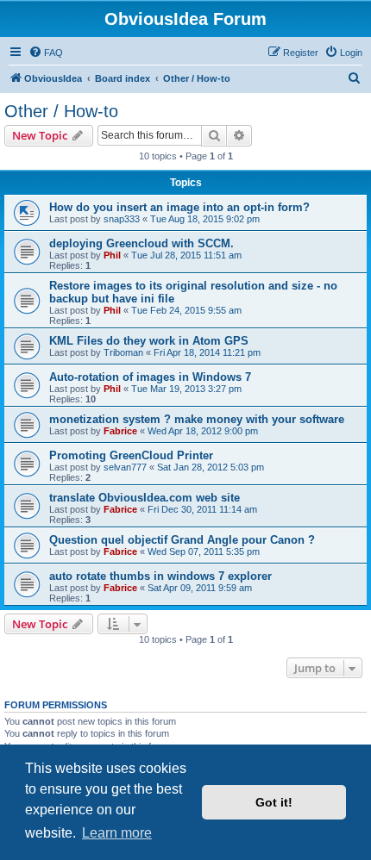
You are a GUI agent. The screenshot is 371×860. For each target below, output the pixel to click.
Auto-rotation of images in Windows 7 (150, 377)
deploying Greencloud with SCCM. (141, 243)
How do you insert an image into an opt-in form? (179, 207)
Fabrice (120, 431)
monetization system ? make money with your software (196, 419)
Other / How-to (61, 111)
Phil (112, 255)
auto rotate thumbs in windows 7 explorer (160, 576)
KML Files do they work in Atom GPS (148, 340)
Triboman (123, 352)
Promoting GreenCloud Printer (131, 455)
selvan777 (125, 467)
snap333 (122, 219)
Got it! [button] (273, 802)
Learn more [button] (117, 833)
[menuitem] (45, 52)
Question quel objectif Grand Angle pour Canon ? (182, 539)
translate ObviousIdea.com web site (144, 497)
